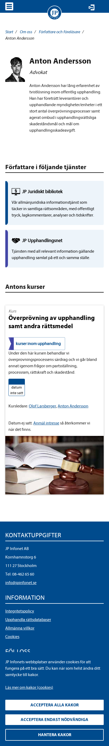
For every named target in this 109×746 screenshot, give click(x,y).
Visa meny (9, 6)
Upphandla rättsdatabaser (28, 619)
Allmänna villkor (19, 628)
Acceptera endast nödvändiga (54, 719)
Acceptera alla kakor (54, 705)
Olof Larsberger (42, 406)
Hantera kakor (54, 734)
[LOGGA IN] (91, 7)
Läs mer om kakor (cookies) (29, 687)
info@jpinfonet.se (21, 582)
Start (9, 32)
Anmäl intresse (46, 423)
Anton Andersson (73, 406)
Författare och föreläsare (59, 32)
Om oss (26, 32)
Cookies (12, 636)
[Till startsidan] (54, 13)
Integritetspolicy (19, 611)
